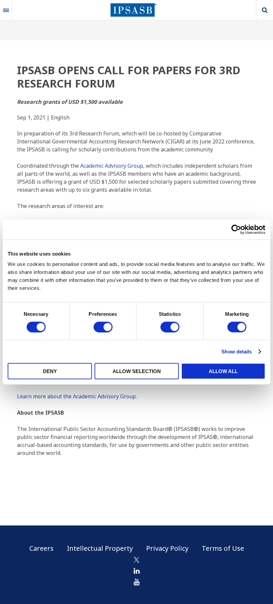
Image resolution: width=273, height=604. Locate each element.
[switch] (103, 326)
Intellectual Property (100, 548)
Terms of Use (223, 548)
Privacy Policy (167, 548)
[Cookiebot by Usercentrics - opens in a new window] (236, 229)
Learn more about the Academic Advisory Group (76, 396)
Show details (236, 351)
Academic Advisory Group (111, 165)
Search (264, 10)
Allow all (223, 371)
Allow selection (137, 371)
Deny (50, 371)
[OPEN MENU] (6, 10)
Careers (41, 548)
